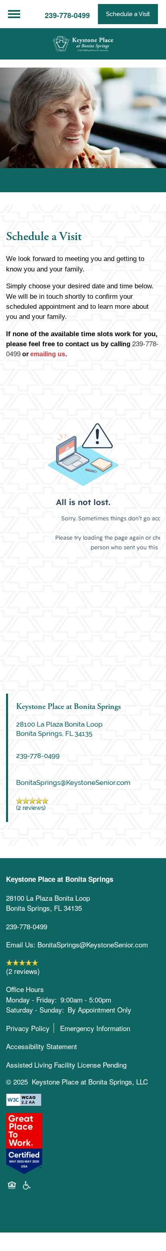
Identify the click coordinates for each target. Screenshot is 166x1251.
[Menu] (14, 14)
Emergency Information (95, 1028)
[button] (128, 14)
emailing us (47, 354)
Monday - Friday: (31, 999)
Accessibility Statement (41, 1046)
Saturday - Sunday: (35, 1009)
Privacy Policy (28, 1028)
